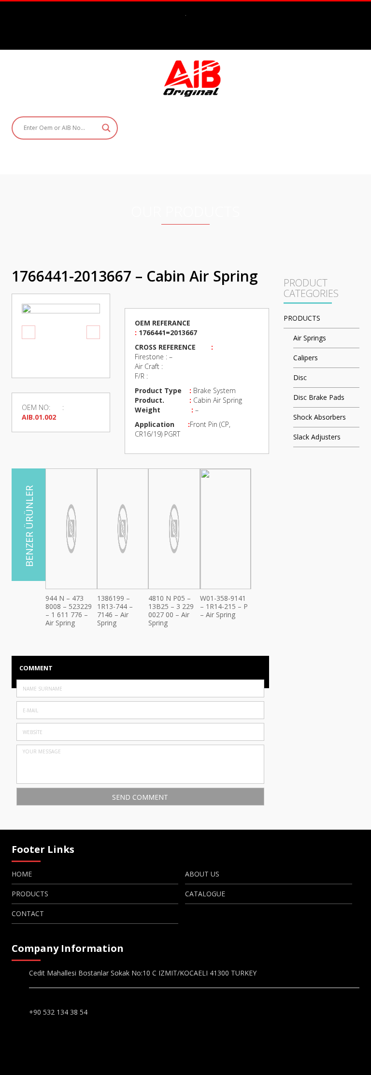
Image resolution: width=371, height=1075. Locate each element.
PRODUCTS (302, 318)
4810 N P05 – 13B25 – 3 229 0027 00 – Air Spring (171, 610)
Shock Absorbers (319, 417)
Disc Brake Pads (318, 397)
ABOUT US (202, 873)
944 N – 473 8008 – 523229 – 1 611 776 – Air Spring (68, 610)
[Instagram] (178, 37)
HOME (22, 873)
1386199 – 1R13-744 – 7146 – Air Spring (115, 610)
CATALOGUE (205, 893)
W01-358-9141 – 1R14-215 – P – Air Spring (224, 606)
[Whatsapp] (210, 37)
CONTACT (28, 913)
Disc (300, 377)
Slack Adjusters (317, 436)
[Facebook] (162, 37)
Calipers (305, 357)
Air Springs (309, 337)
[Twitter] (194, 37)
